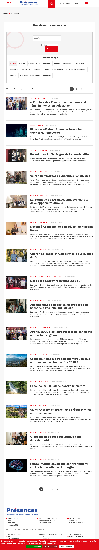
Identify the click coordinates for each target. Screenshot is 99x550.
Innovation (26, 69)
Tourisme (36, 69)
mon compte (65, 3)
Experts (13, 75)
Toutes (13, 63)
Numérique (47, 75)
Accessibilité (13, 525)
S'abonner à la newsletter (49, 518)
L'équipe (11, 520)
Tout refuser (51, 547)
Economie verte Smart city (76, 69)
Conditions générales (77, 523)
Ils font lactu (34, 63)
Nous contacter (45, 523)
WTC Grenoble (75, 534)
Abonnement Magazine (47, 520)
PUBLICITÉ (78, 3)
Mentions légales (75, 518)
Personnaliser (66, 547)
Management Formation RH (30, 75)
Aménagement (80, 63)
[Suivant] (91, 89)
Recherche (15, 13)
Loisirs (46, 69)
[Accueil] (29, 3)
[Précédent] (36, 489)
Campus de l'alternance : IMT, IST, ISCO (50, 535)
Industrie (46, 63)
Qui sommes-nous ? (16, 518)
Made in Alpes (57, 69)
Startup (22, 63)
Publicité (11, 523)
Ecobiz (10, 536)
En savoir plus (51, 543)
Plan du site (73, 520)
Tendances (14, 69)
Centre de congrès (76, 536)
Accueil (5, 13)
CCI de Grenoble (14, 534)
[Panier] (86, 4)
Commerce (67, 63)
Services (56, 63)
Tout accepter (35, 547)
